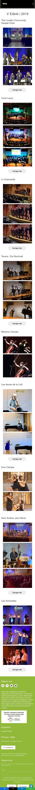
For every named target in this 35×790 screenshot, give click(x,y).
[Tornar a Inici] (4, 4)
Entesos (11, 786)
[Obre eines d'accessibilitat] (31, 786)
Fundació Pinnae (6, 731)
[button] (33, 4)
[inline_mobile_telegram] (22, 788)
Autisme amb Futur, (16, 694)
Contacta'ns (9, 747)
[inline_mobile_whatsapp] (30, 788)
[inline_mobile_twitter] (13, 788)
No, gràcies (23, 786)
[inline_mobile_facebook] (4, 788)
